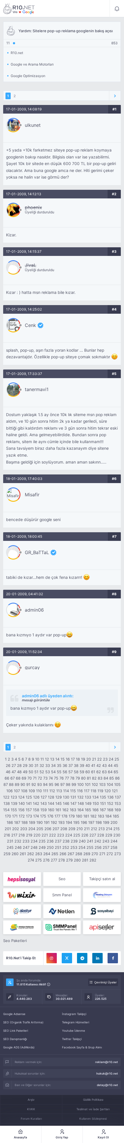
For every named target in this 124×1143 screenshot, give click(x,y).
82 (94, 778)
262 (30, 853)
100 (80, 784)
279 (69, 860)
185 (116, 816)
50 (31, 771)
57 (70, 771)
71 (35, 778)
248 (34, 847)
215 (116, 828)
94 (45, 784)
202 (15, 828)
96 (57, 784)
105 (117, 784)
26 (8, 765)
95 (51, 784)
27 (14, 765)
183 (101, 816)
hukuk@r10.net (107, 1073)
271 (102, 853)
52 (42, 771)
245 (10, 847)
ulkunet (33, 125)
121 (115, 790)
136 (110, 797)
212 (94, 828)
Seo (62, 878)
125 (29, 797)
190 (39, 822)
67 (12, 778)
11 (42, 759)
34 (53, 765)
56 (65, 771)
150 (96, 803)
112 (52, 790)
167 (103, 809)
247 (26, 847)
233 (25, 841)
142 (36, 803)
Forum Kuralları (31, 1118)
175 (43, 816)
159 (43, 809)
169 (117, 809)
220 (36, 835)
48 (19, 771)
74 (51, 778)
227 (92, 835)
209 (71, 828)
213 (101, 828)
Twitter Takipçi (72, 1039)
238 (66, 841)
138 (6, 803)
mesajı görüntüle (36, 700)
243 (105, 841)
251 (58, 847)
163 (73, 809)
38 (76, 765)
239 (74, 841)
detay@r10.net (107, 1085)
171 (15, 816)
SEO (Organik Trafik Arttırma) (23, 1022)
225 (76, 835)
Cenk (30, 325)
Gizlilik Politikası (93, 1099)
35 (59, 765)
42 (98, 765)
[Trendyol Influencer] (22, 895)
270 (94, 853)
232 (17, 841)
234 (34, 841)
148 (81, 803)
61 (93, 771)
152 (110, 803)
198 (98, 822)
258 (113, 847)
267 (70, 853)
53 (47, 771)
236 (50, 841)
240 (82, 841)
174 (36, 816)
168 (110, 809)
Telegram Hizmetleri (75, 1022)
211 (87, 828)
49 (25, 771)
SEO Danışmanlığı (15, 1039)
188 (24, 822)
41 (93, 765)
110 (39, 790)
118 (93, 790)
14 (57, 759)
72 (40, 778)
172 (22, 816)
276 (46, 860)
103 (102, 784)
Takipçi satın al (102, 878)
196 (84, 822)
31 (36, 765)
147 (73, 803)
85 (111, 778)
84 (106, 778)
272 (109, 853)
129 (58, 797)
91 (28, 784)
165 (88, 809)
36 (65, 765)
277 (54, 860)
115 (73, 790)
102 (95, 784)
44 (110, 765)
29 (25, 765)
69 (24, 778)
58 (76, 771)
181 (86, 816)
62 (98, 771)
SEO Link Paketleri (15, 1030)
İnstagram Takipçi (74, 1014)
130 (66, 797)
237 (58, 841)
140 (21, 803)
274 (31, 860)
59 (82, 771)
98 (68, 784)
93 (39, 784)
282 (92, 860)
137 (118, 797)
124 (21, 797)
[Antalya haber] (22, 927)
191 (47, 822)
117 (86, 790)
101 (88, 784)
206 (47, 828)
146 (66, 803)
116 (80, 790)
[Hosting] (102, 895)
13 (52, 759)
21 (94, 759)
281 (85, 860)
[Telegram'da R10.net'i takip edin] (82, 958)
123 (14, 797)
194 (69, 822)
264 (46, 853)
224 (68, 835)
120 (107, 790)
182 (93, 816)
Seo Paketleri (15, 940)
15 (63, 759)
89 (17, 784)
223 (60, 835)
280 (77, 860)
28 (19, 765)
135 (103, 797)
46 (8, 771)
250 (50, 847)
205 (39, 828)
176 (50, 816)
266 (62, 853)
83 (100, 778)
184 (108, 816)
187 (17, 822)
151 (103, 803)
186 (10, 822)
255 (90, 847)
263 (38, 853)
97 (62, 784)
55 (59, 771)
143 (43, 803)
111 (45, 790)
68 (18, 778)
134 (95, 797)
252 (65, 847)
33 (47, 765)
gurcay (32, 667)
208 (63, 828)
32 (42, 765)
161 (58, 809)
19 (83, 759)
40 (87, 765)
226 (84, 835)
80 (83, 778)
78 (72, 778)
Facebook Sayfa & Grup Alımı (82, 1047)
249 (42, 847)
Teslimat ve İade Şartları (93, 1109)
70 (29, 778)
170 (8, 816)
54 (53, 771)
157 (29, 809)
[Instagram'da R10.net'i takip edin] (51, 958)
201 (8, 828)
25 (116, 759)
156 (21, 809)
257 (106, 847)
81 (89, 778)
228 (100, 835)
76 (61, 778)
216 (7, 835)
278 (61, 860)
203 (23, 828)
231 (10, 841)
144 (51, 803)
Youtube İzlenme (73, 1030)
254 (81, 847)
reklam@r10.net (106, 1062)
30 (31, 765)
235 (42, 841)
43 (104, 765)
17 (73, 759)
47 (14, 771)
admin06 (34, 610)
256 (98, 847)
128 (51, 797)
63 (104, 771)
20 (88, 759)
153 (117, 803)
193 (61, 822)
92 (33, 784)
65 (116, 771)
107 (17, 790)
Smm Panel (62, 895)
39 (82, 765)
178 (64, 816)
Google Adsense (14, 1014)
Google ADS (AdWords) (19, 1047)
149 (88, 803)
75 (56, 778)
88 (11, 784)
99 (74, 784)
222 (52, 835)
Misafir (32, 494)
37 (70, 765)
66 (7, 778)
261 (23, 853)
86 (117, 778)
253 (73, 847)
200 (113, 822)
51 (36, 771)
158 (36, 809)
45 (116, 765)
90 (22, 784)
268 (78, 853)
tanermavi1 (36, 389)
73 (45, 778)
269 (86, 853)
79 (78, 778)
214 (109, 828)
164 (80, 809)
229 (108, 835)
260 (15, 853)
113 (59, 790)
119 (100, 790)
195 (76, 822)
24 (111, 759)
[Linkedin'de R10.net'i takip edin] (97, 958)
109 (32, 790)
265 (54, 853)
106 (9, 790)
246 (18, 847)
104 (110, 784)
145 (58, 803)
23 (105, 759)
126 (36, 797)
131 (73, 797)
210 (79, 828)
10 (37, 759)
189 (32, 822)
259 (6, 853)
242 (97, 841)
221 (45, 835)
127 (44, 797)
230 (116, 835)
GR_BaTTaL (37, 552)
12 (47, 759)
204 (31, 828)
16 (68, 759)
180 (79, 816)
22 (99, 759)
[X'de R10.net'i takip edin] (67, 958)
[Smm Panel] (22, 879)
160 (51, 809)
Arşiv (31, 1099)
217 (14, 835)
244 (113, 841)
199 (106, 822)
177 (57, 816)
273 (117, 853)
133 (88, 797)
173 (29, 816)
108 (24, 790)
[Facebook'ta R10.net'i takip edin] (113, 958)
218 (21, 835)
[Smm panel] (62, 927)
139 (14, 803)
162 (65, 809)
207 (55, 828)
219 (29, 835)
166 (95, 809)
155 (14, 809)
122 (6, 797)
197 (91, 822)
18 (78, 759)
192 (54, 822)
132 (80, 797)
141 (29, 803)
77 (67, 778)
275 (38, 860)
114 (66, 790)
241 (90, 841)
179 (72, 816)
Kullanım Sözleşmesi (93, 1118)
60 (87, 771)
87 (5, 784)
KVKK (31, 1109)
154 (6, 809)
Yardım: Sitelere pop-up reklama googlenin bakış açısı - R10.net (19, 8)
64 (110, 771)
